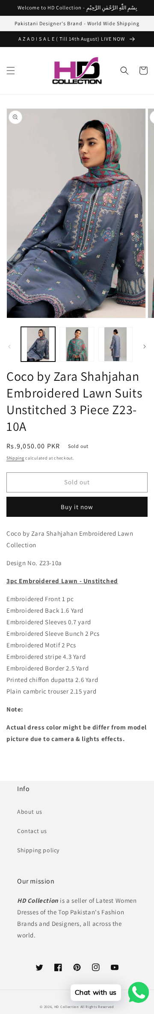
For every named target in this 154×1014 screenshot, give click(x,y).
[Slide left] (9, 346)
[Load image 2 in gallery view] (76, 344)
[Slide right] (144, 346)
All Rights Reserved (97, 1006)
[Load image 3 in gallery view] (115, 344)
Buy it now (77, 507)
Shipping (15, 458)
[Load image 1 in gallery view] (38, 344)
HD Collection (66, 1006)
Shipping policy (38, 850)
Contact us (32, 831)
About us (29, 811)
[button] (10, 70)
